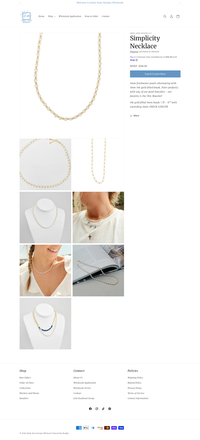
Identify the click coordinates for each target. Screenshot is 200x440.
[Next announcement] (179, 3)
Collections (25, 388)
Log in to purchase (155, 73)
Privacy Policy (135, 388)
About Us (78, 377)
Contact (77, 393)
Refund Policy (134, 383)
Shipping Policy (135, 377)
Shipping (134, 51)
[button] (51, 16)
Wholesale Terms (82, 388)
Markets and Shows (29, 393)
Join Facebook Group (83, 398)
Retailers (23, 398)
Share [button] (136, 115)
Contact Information (138, 398)
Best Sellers (25, 377)
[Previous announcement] (20, 3)
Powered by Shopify (61, 433)
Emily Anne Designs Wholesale (39, 433)
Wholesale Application (84, 383)
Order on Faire (26, 383)
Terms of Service (136, 393)
